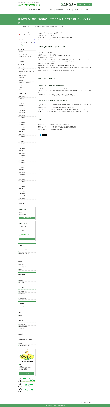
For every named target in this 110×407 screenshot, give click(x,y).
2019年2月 (21, 162)
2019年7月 (21, 150)
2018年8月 (21, 176)
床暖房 (20, 269)
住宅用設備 (21, 328)
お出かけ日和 (21, 61)
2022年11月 (21, 110)
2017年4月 (21, 198)
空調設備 (20, 334)
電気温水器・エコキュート (24, 82)
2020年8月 (21, 119)
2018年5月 (21, 184)
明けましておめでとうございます (25, 54)
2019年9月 (21, 146)
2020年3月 (21, 131)
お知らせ (20, 67)
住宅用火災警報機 (23, 326)
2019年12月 (21, 139)
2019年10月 (21, 143)
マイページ (21, 251)
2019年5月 (21, 155)
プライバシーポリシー (24, 249)
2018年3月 (21, 188)
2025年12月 (21, 98)
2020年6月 (21, 124)
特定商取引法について (24, 253)
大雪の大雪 (21, 51)
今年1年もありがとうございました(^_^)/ (27, 56)
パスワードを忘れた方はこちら (24, 234)
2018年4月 (21, 186)
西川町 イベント (22, 87)
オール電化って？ (23, 291)
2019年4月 (21, 157)
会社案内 (21, 343)
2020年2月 (21, 134)
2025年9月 (21, 105)
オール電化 (21, 75)
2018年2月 (21, 191)
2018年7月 (21, 179)
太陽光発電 (21, 307)
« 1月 (22, 45)
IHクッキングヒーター (24, 296)
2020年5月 (21, 127)
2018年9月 (21, 174)
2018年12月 (21, 167)
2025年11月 (21, 101)
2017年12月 (21, 195)
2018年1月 (21, 193)
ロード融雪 (21, 282)
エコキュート (22, 293)
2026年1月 (21, 96)
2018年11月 (21, 169)
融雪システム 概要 (23, 278)
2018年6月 (21, 181)
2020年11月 (21, 112)
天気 (20, 58)
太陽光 (20, 80)
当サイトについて (23, 256)
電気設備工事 (22, 324)
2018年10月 (21, 172)
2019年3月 (21, 160)
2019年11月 (21, 141)
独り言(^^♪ (21, 89)
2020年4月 (21, 129)
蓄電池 (20, 77)
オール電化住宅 (22, 267)
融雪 (20, 85)
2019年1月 (21, 165)
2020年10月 (21, 115)
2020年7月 (21, 122)
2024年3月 (21, 108)
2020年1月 (21, 136)
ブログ (20, 69)
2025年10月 (21, 103)
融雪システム (22, 264)
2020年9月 (21, 117)
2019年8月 (21, 148)
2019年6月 (21, 153)
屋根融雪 (21, 280)
